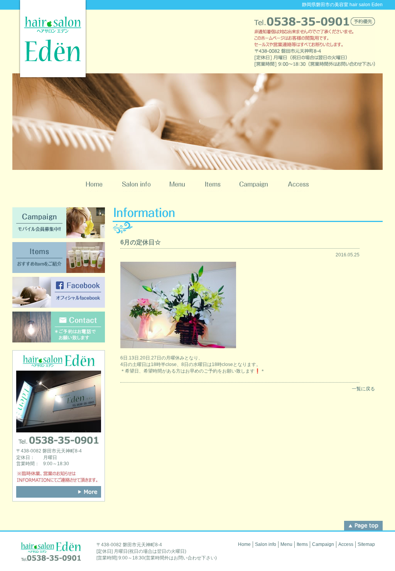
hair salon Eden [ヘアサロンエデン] (53, 39)
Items (212, 186)
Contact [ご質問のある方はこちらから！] (58, 327)
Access (293, 186)
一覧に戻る (363, 388)
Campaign (254, 186)
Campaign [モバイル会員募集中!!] (58, 222)
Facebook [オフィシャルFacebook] (58, 292)
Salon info (136, 186)
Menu (177, 186)
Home (99, 186)
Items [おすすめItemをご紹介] (58, 257)
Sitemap (366, 544)
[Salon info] (58, 492)
